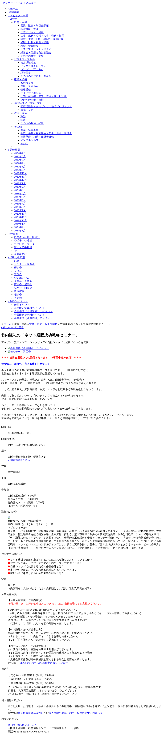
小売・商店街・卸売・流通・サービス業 (43, 96)
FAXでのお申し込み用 (45, 662)
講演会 (18, 274)
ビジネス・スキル (24, 59)
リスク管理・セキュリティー (37, 49)
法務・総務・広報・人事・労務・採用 (42, 35)
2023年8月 (20, 207)
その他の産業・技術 (32, 99)
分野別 (12, 18)
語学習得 (25, 72)
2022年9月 (20, 170)
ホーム (13, 8)
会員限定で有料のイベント (29, 314)
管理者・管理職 (23, 240)
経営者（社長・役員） (27, 237)
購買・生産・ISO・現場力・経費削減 (41, 39)
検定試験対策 (28, 62)
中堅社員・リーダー (25, 244)
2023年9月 (20, 210)
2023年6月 (20, 200)
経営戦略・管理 (29, 29)
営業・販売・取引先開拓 (34, 25)
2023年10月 (20, 213)
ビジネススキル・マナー (34, 66)
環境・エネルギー (30, 86)
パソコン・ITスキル (31, 69)
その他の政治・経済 (32, 123)
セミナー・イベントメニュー (18, 2)
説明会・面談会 (23, 287)
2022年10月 (20, 173)
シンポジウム (21, 277)
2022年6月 (20, 159)
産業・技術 (20, 79)
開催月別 (14, 149)
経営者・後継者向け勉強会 (35, 52)
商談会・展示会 (23, 284)
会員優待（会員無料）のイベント (33, 311)
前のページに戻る (12, 327)
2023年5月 (20, 197)
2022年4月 (20, 153)
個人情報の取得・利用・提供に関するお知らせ (75, 713)
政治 (23, 116)
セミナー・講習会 (24, 264)
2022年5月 (20, 156)
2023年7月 (20, 203)
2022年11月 (20, 176)
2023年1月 (20, 183)
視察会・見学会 (23, 281)
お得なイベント (18, 301)
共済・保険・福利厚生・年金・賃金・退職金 (46, 133)
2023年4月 (20, 193)
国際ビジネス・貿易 (32, 32)
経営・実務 (20, 22)
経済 (23, 120)
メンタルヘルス (29, 140)
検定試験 (19, 291)
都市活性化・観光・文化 (28, 103)
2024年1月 (20, 223)
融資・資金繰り (29, 45)
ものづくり (26, 82)
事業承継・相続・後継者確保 (37, 136)
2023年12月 (20, 220)
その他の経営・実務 (32, 56)
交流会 (18, 271)
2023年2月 (20, 186)
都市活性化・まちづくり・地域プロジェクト (46, 106)
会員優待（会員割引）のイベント (33, 318)
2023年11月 (20, 217)
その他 (18, 126)
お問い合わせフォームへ (22, 724)
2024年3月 (20, 230)
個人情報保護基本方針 (31, 713)
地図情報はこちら (19, 460)
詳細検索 (13, 12)
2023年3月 (20, 190)
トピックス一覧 (18, 15)
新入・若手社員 (23, 247)
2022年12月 (20, 180)
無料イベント (21, 304)
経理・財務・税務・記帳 (34, 42)
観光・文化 (26, 109)
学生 (16, 250)
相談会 (18, 294)
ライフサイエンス (30, 93)
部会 (16, 261)
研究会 (18, 267)
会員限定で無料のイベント (29, 308)
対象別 (13, 234)
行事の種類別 (16, 257)
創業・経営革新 (29, 130)
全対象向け (20, 254)
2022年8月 (20, 166)
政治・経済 (20, 113)
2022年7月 (20, 163)
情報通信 (25, 89)
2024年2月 (20, 227)
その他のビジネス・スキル (35, 76)
